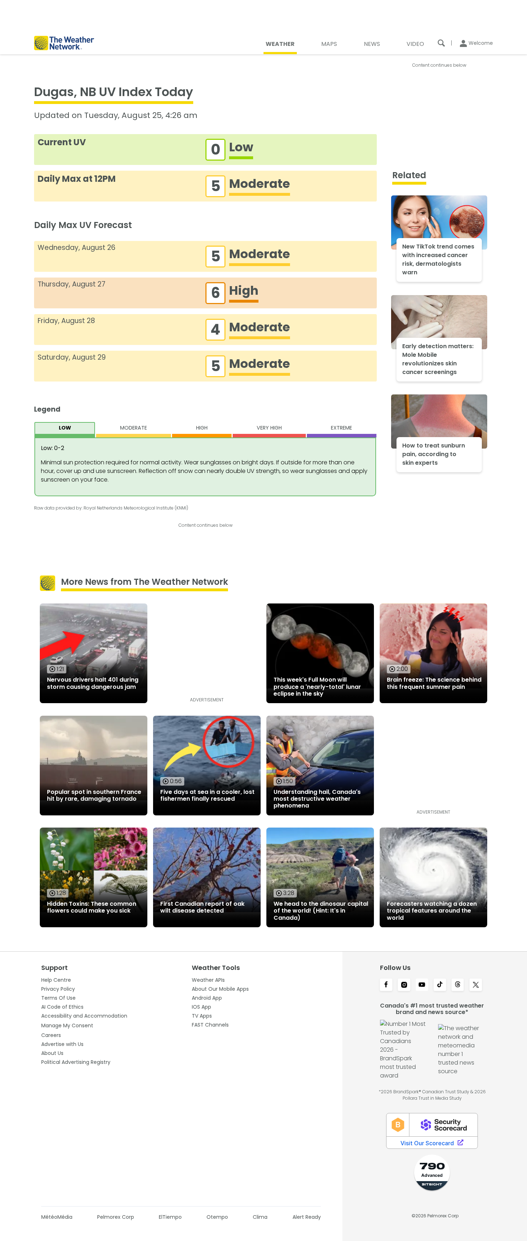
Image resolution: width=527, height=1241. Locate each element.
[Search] (441, 43)
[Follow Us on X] (476, 985)
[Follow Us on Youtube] (422, 985)
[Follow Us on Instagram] (404, 985)
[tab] (64, 429)
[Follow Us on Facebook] (386, 985)
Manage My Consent (67, 1025)
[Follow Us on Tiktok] (440, 985)
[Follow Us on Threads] (458, 985)
